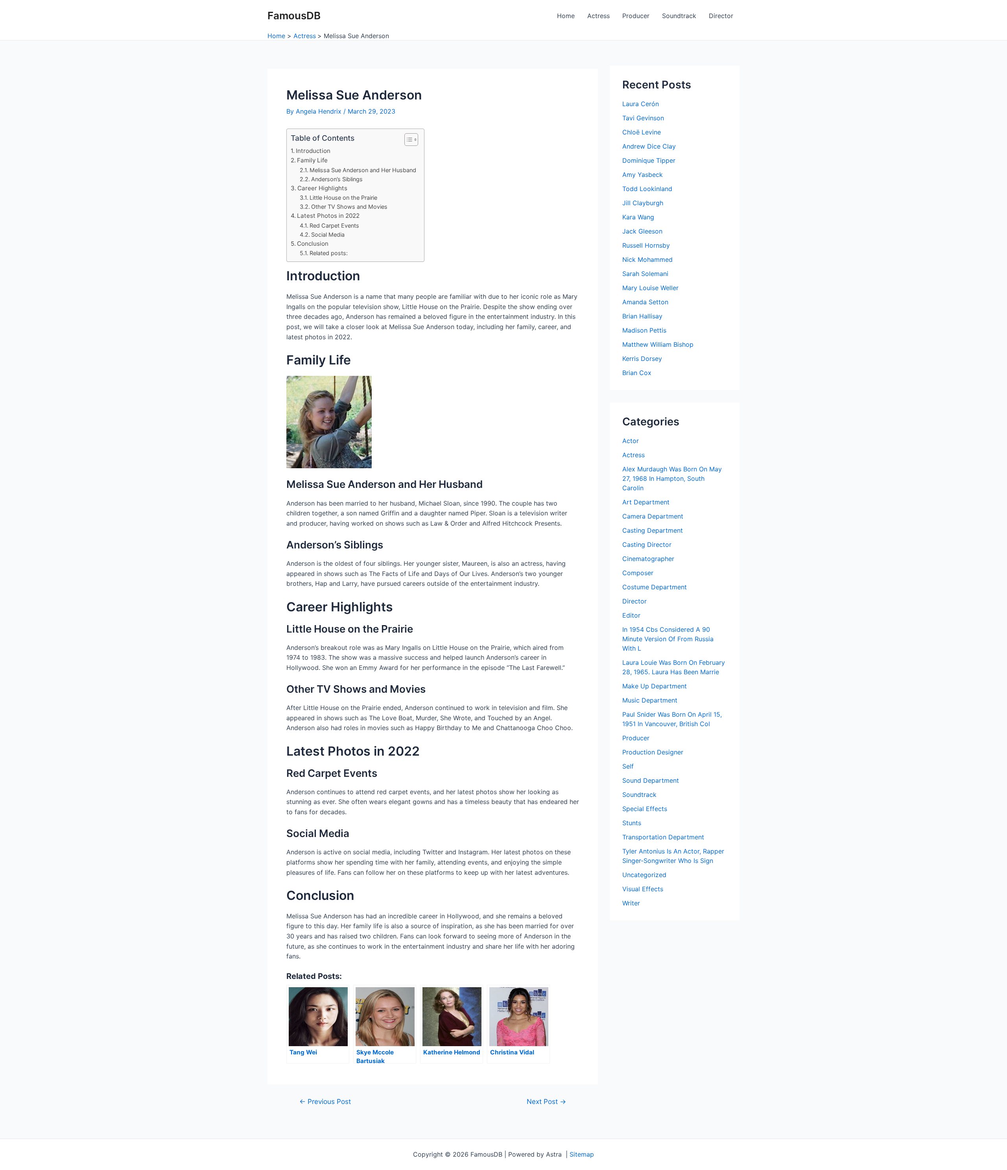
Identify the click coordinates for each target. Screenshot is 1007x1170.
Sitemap (582, 1154)
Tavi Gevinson (643, 118)
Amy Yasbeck (642, 174)
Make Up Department (654, 686)
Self (628, 766)
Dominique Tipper (648, 160)
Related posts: (329, 253)
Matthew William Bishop (657, 344)
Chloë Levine (641, 132)
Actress (598, 16)
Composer (637, 573)
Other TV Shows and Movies (349, 206)
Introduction (313, 151)
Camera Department (652, 516)
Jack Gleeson (642, 231)
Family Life (312, 160)
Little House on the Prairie (343, 197)
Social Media (328, 234)
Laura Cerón (640, 104)
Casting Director (646, 544)
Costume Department (654, 587)
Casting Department (652, 530)
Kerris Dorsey (642, 358)
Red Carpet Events (334, 225)
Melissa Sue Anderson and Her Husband (363, 170)
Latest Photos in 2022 (328, 215)
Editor (631, 615)
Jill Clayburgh (642, 203)
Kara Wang (638, 217)
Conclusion (312, 243)
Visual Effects (642, 889)
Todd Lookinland (647, 189)
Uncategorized (644, 875)
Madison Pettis (644, 330)
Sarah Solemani (645, 274)
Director (721, 16)
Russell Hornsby (646, 245)
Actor (630, 441)
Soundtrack (679, 16)
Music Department (649, 700)
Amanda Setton (645, 302)
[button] (407, 139)
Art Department (645, 502)
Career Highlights (322, 188)
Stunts (631, 823)
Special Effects (644, 809)
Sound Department (650, 780)
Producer (635, 16)
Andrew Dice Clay (649, 146)
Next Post (546, 1101)
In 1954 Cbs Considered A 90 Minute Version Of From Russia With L (668, 638)
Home (566, 16)
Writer (631, 903)
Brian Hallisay (642, 316)
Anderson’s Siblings (337, 179)
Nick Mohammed (647, 259)
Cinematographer (648, 559)
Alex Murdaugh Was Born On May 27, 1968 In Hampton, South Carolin (672, 478)
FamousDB (294, 15)
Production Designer (652, 752)
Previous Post (325, 1101)
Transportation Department (663, 837)
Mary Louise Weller (650, 288)
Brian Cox (636, 373)
